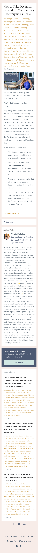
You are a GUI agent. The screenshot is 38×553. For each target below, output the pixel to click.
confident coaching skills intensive (22, 402)
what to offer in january (21, 54)
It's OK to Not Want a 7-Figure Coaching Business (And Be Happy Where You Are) (19, 477)
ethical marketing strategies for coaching (18, 494)
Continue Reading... (12, 213)
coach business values (12, 489)
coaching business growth (19, 441)
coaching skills (14, 400)
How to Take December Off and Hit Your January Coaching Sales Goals (19, 10)
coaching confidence (25, 395)
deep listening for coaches (13, 405)
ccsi (16, 395)
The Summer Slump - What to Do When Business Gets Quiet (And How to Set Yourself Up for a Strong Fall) (18, 428)
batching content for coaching (16, 19)
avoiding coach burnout (12, 484)
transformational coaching (20, 410)
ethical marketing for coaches (18, 491)
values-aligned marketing (19, 514)
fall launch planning (24, 446)
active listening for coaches (14, 390)
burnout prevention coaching (16, 25)
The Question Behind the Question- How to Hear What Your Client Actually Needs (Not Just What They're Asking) (18, 382)
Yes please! (19, 362)
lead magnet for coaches (13, 453)
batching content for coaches (14, 436)
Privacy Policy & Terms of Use (19, 541)
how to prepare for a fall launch (15, 448)
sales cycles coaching (21, 45)
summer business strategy (18, 458)
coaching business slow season (15, 443)
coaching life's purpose (12, 397)
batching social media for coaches (18, 22)
